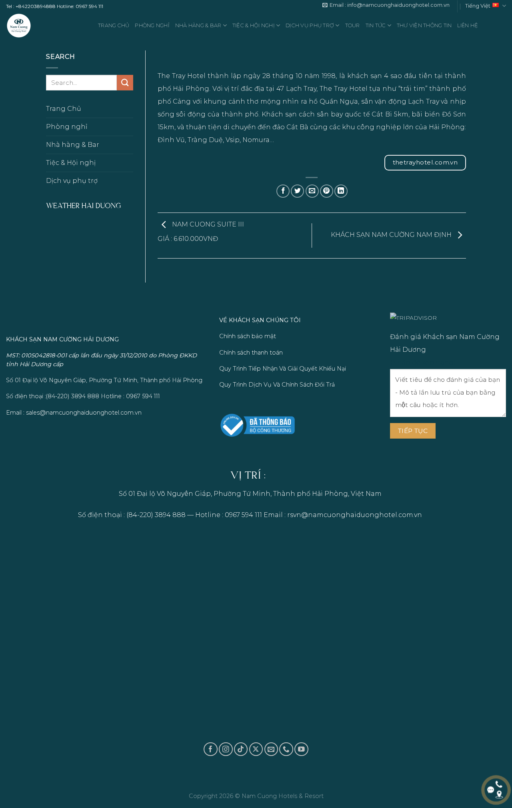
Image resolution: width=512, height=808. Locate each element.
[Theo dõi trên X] (256, 749)
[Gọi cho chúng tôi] (286, 749)
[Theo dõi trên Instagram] (226, 749)
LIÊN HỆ (467, 25)
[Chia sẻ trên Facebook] (283, 191)
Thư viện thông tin (424, 25)
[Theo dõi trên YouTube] (301, 749)
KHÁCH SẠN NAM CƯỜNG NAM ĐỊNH (392, 235)
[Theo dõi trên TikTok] (241, 749)
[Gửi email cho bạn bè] (312, 191)
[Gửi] (125, 83)
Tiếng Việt (477, 6)
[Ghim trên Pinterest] (326, 191)
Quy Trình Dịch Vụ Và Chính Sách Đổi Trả (277, 384)
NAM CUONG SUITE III (201, 232)
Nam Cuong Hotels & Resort (283, 796)
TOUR (352, 25)
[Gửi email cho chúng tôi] (271, 749)
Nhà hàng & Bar (198, 25)
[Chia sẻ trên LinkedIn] (341, 191)
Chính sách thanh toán (251, 352)
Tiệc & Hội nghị (253, 25)
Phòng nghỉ (152, 25)
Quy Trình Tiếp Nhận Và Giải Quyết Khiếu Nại (282, 368)
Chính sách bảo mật (247, 336)
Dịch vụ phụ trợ (310, 25)
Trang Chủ (113, 25)
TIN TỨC (376, 25)
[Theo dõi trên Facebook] (211, 749)
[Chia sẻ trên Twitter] (297, 191)
